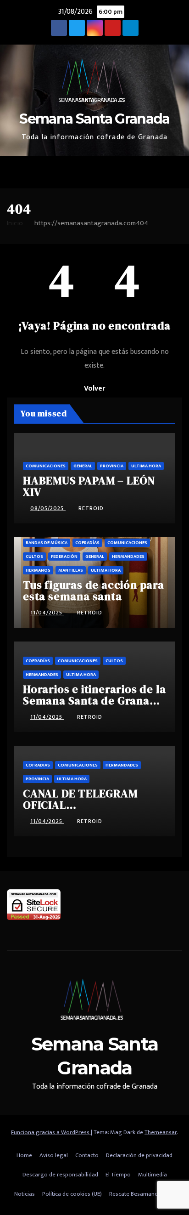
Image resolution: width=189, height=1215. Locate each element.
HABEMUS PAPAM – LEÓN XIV (89, 486)
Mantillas (70, 570)
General (82, 466)
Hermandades (128, 556)
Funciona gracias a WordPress (51, 1132)
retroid (91, 508)
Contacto (87, 1155)
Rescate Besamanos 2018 (142, 1194)
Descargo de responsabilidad (60, 1175)
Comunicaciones (46, 466)
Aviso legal (53, 1155)
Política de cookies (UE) (72, 1194)
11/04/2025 (47, 612)
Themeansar (161, 1132)
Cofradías (87, 542)
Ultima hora (146, 466)
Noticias (24, 1194)
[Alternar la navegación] (172, 172)
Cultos (34, 556)
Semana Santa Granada (94, 118)
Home (24, 1155)
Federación (64, 556)
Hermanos (38, 570)
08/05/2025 (48, 508)
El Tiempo (118, 1175)
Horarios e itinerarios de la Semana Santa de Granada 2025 (94, 700)
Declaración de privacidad (139, 1155)
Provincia (111, 466)
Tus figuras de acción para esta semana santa (93, 590)
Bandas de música (46, 542)
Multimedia (152, 1175)
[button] (153, 172)
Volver (94, 388)
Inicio (15, 223)
